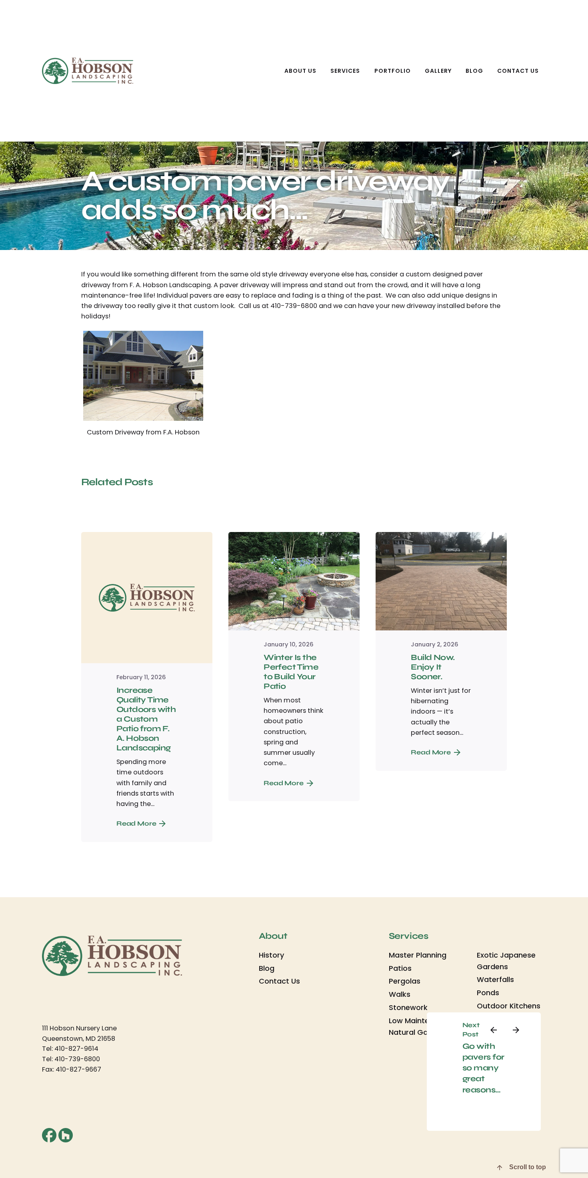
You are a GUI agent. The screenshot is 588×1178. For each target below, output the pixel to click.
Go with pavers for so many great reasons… (483, 1068)
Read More (136, 824)
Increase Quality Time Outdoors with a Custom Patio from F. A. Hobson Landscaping (146, 719)
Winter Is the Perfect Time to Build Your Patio (291, 671)
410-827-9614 (76, 1048)
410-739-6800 (77, 1059)
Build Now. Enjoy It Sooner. (432, 667)
